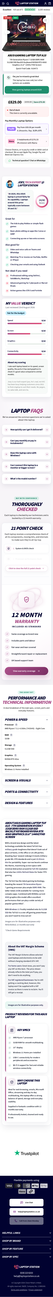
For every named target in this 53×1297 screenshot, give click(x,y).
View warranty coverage (24, 671)
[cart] (49, 3)
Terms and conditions (19, 1290)
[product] (45, 20)
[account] (45, 3)
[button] (3, 4)
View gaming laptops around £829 (27, 89)
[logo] (26, 3)
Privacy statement (35, 1290)
